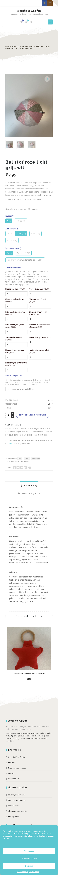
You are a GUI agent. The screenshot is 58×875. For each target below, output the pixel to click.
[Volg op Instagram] (50, 3)
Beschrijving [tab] (30, 486)
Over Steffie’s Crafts (16, 757)
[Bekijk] (37, 679)
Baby (47, 46)
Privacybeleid (13, 816)
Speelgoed (39, 46)
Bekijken (29, 866)
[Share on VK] (29, 467)
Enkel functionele (29, 858)
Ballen (8, 48)
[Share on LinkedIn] (25, 467)
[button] (47, 79)
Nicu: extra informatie (17, 768)
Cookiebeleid (22, 872)
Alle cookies (29, 851)
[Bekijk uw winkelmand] (26, 22)
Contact (11, 773)
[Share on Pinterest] (21, 467)
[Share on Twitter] (18, 467)
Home (8, 46)
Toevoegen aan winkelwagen (32, 415)
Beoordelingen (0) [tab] (30, 493)
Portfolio (11, 762)
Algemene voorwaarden (18, 811)
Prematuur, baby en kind (22, 46)
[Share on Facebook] (14, 467)
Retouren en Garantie (17, 800)
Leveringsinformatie (16, 795)
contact (10, 443)
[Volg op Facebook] (44, 3)
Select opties (26, 679)
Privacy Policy (34, 872)
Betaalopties (13, 805)
